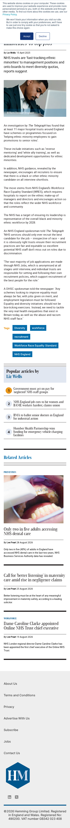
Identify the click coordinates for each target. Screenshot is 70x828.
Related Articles (18, 457)
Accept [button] (26, 36)
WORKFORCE (10, 618)
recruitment (21, 336)
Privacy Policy (10, 14)
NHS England (22, 354)
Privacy (9, 707)
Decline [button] (43, 36)
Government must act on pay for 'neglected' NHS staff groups (33, 390)
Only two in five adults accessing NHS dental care (30, 531)
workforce (38, 327)
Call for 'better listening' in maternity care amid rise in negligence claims (34, 577)
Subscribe (11, 730)
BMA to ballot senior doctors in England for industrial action (38, 417)
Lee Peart (11, 542)
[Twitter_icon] (16, 797)
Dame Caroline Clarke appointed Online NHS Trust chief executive (31, 625)
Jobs (7, 741)
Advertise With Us (17, 718)
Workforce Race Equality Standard (35, 345)
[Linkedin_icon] (9, 797)
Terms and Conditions (19, 695)
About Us (10, 683)
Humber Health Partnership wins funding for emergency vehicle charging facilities (38, 432)
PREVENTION (10, 472)
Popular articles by (22, 371)
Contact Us (12, 753)
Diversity (19, 327)
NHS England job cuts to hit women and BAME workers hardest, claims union (38, 403)
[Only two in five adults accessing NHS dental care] (33, 499)
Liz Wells (11, 52)
